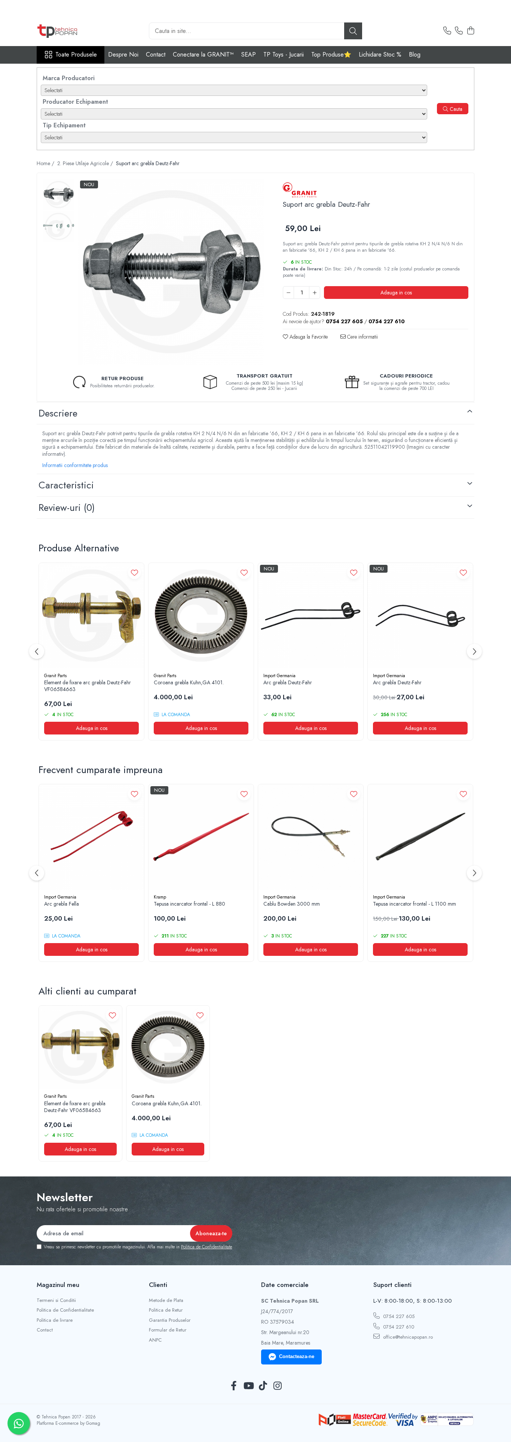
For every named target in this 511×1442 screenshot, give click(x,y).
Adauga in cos (396, 292)
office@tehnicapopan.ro (407, 1336)
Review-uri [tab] (67, 507)
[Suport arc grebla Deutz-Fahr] (171, 272)
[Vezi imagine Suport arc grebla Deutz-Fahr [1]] (58, 226)
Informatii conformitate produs (75, 465)
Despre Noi (123, 54)
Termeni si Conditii (56, 1300)
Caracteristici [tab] (66, 485)
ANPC (155, 1340)
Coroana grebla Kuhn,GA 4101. (189, 682)
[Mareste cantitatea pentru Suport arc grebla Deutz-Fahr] (314, 292)
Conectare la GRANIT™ (203, 54)
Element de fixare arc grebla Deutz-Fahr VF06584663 (87, 686)
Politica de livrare (55, 1320)
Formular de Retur (167, 1330)
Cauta (455, 109)
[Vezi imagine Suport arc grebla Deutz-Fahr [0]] (58, 194)
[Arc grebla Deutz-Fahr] (310, 615)
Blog (414, 54)
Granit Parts (55, 675)
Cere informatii (362, 336)
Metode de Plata (166, 1300)
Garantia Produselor (169, 1320)
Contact (155, 54)
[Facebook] (233, 1386)
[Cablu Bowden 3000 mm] (310, 837)
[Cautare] (353, 30)
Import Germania (279, 675)
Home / (46, 163)
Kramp (160, 897)
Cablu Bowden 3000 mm (291, 903)
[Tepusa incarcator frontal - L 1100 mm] (420, 837)
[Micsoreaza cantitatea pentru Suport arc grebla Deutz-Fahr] (288, 292)
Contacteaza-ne (296, 1356)
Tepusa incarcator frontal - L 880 (189, 903)
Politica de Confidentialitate (206, 1246)
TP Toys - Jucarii (283, 54)
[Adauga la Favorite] (134, 572)
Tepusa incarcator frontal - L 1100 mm (414, 903)
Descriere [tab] (58, 413)
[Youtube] (248, 1386)
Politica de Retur (166, 1310)
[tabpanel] (171, 272)
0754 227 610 (398, 1326)
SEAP (248, 54)
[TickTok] (262, 1386)
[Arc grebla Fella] (91, 837)
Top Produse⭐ (331, 54)
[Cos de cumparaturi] (470, 31)
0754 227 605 (398, 1316)
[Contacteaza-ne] (447, 31)
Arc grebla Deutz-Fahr (287, 682)
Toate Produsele (76, 55)
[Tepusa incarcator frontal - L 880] (201, 837)
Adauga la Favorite (308, 336)
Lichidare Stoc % (380, 54)
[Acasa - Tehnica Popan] (74, 31)
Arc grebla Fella (61, 903)
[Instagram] (277, 1386)
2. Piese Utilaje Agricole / (85, 163)
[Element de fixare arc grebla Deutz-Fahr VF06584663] (91, 615)
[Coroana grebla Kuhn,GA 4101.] (201, 615)
